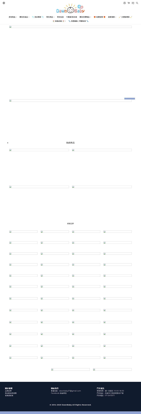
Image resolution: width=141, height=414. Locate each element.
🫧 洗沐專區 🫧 (38, 17)
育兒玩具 (60, 17)
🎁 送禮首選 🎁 (99, 17)
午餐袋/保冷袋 (71, 17)
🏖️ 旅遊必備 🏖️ (58, 21)
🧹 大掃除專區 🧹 (125, 17)
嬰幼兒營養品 (85, 17)
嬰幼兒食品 (24, 17)
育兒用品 (49, 17)
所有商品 (12, 17)
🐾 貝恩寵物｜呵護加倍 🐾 (78, 21)
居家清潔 (111, 17)
